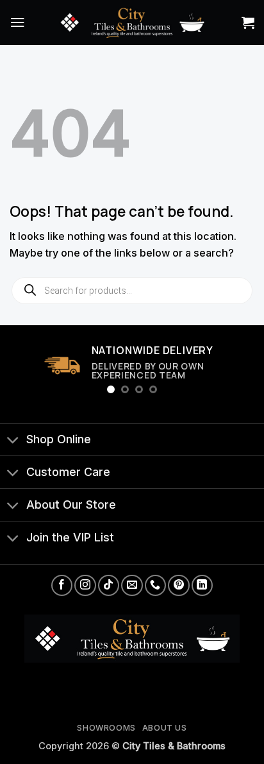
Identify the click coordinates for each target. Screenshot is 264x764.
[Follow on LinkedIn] (202, 585)
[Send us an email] (131, 585)
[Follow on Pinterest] (178, 585)
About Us (164, 728)
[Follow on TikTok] (108, 585)
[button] (18, 22)
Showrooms (106, 728)
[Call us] (155, 585)
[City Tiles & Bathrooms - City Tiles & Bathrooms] (132, 22)
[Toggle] (13, 441)
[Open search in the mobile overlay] (132, 290)
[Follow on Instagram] (84, 585)
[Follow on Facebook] (61, 585)
